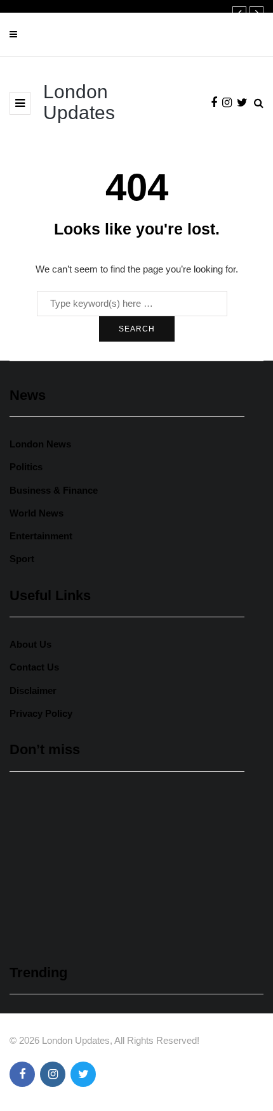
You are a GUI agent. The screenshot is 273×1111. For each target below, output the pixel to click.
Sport (22, 558)
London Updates (79, 102)
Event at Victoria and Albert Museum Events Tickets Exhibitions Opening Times (125, 887)
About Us (30, 644)
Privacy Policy (41, 713)
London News (40, 444)
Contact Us (34, 667)
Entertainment (41, 535)
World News (36, 513)
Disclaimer (33, 690)
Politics (26, 466)
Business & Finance (54, 490)
